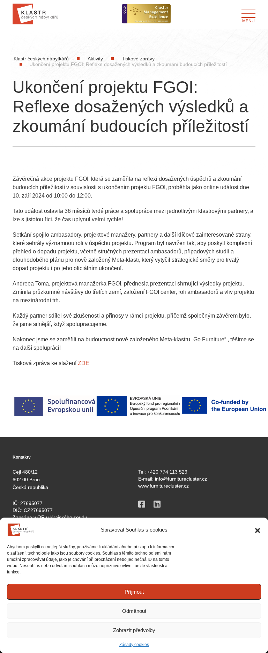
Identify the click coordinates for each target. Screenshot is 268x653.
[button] (257, 529)
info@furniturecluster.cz (181, 479)
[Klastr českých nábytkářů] (35, 13)
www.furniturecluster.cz (163, 486)
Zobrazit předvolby (134, 630)
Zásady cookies (134, 644)
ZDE (83, 363)
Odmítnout (134, 611)
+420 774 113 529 (167, 472)
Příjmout (134, 592)
